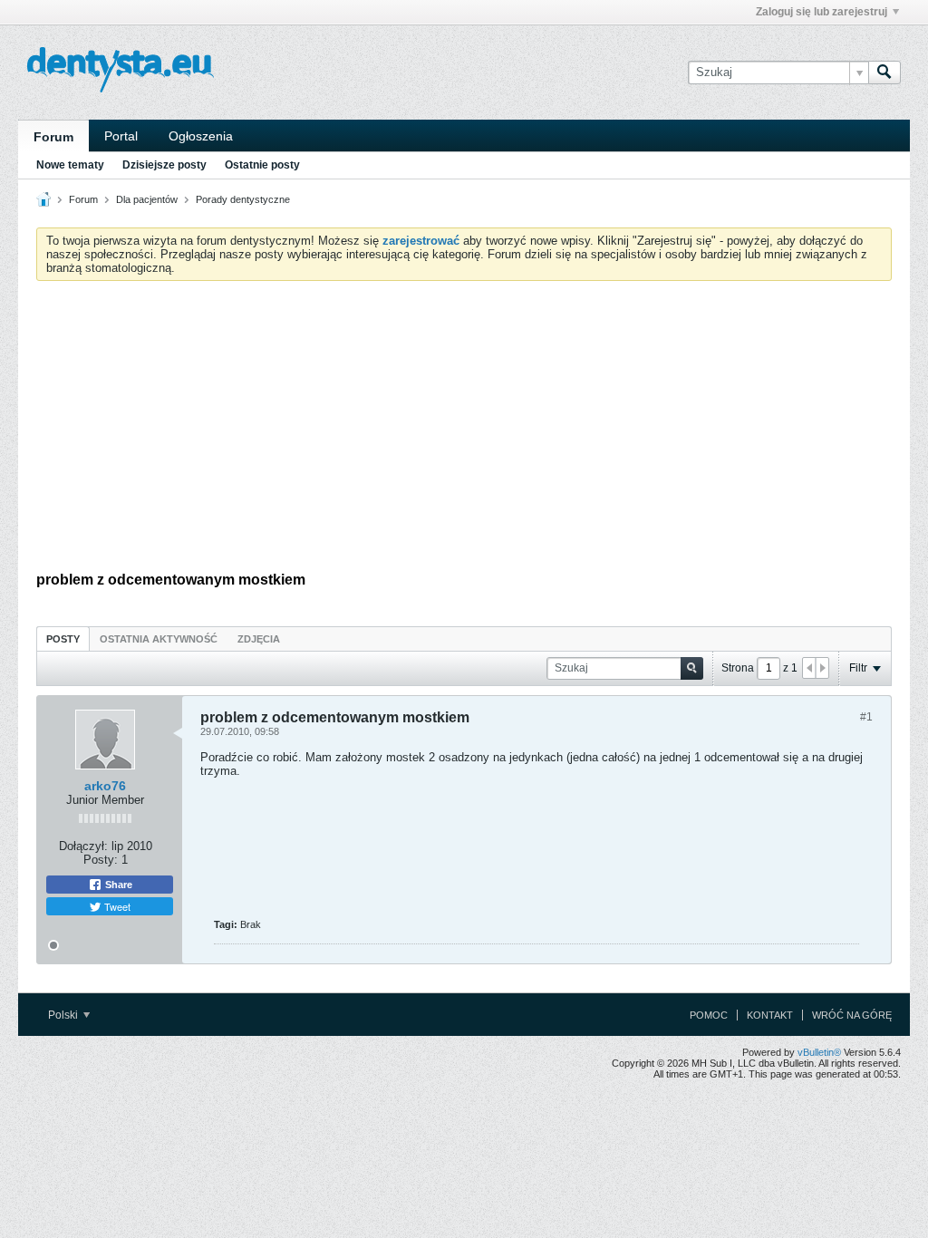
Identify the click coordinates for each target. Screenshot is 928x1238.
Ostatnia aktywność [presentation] (159, 639)
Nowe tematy (70, 165)
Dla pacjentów (147, 199)
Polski (64, 1015)
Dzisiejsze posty (164, 165)
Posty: (100, 859)
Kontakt (770, 1015)
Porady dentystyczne (243, 199)
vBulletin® (819, 1052)
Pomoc (709, 1015)
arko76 (105, 786)
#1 (866, 717)
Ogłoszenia (201, 136)
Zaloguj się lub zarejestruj (821, 11)
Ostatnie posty (262, 165)
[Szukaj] (884, 72)
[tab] (63, 638)
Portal (121, 136)
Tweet (116, 906)
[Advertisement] (464, 430)
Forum (53, 137)
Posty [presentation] (63, 639)
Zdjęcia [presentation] (258, 639)
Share (117, 884)
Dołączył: (83, 846)
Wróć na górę (852, 1015)
